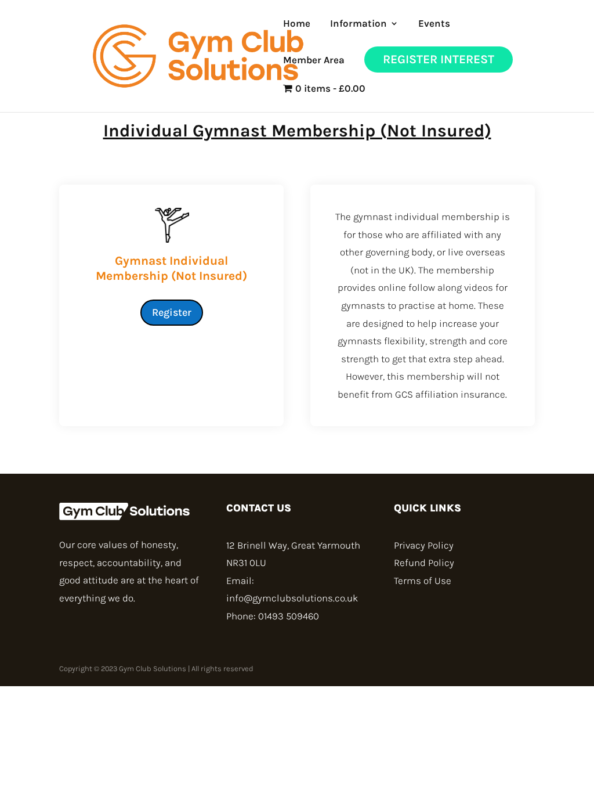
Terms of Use (422, 580)
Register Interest (438, 59)
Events (434, 24)
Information (358, 24)
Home (296, 24)
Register (171, 312)
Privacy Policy (424, 545)
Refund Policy (424, 562)
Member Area (314, 61)
